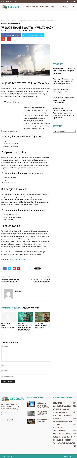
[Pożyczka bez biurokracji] (31, 421)
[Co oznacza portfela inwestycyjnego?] (8, 317)
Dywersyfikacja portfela (14, 23)
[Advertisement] (38, 15)
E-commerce (57, 403)
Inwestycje (44, 7)
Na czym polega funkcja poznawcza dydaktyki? (40, 281)
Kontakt (15, 1)
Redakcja (8, 30)
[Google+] (70, 1)
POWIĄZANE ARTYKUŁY (10, 308)
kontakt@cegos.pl (7, 415)
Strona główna (5, 20)
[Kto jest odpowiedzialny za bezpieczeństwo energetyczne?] (25, 317)
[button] (73, 6)
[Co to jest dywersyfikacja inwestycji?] (42, 317)
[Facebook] (67, 1)
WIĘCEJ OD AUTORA (31, 308)
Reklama (8, 1)
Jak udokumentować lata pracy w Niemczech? (11, 281)
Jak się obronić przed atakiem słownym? (42, 413)
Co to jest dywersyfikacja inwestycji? (41, 326)
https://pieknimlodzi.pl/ (18, 259)
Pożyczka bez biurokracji (42, 420)
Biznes (28, 7)
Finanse (35, 7)
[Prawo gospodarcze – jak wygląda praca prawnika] (31, 404)
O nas (2, 1)
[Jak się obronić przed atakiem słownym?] (31, 413)
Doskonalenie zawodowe (62, 406)
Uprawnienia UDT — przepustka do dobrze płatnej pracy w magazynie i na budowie (64, 70)
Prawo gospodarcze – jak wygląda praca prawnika (43, 404)
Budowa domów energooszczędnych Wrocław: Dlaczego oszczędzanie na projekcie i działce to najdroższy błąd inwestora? (63, 113)
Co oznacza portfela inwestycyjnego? (7, 326)
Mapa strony (67, 456)
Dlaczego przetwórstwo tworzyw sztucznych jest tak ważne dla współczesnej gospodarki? (64, 81)
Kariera (54, 7)
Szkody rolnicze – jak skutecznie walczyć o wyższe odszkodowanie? (63, 100)
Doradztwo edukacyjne (62, 434)
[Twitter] (74, 1)
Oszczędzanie (64, 7)
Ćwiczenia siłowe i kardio (62, 437)
